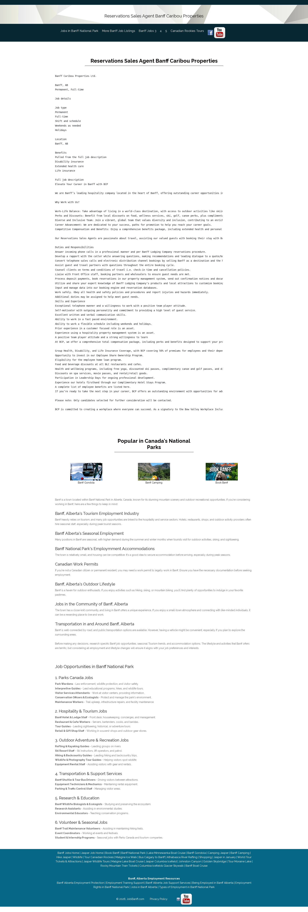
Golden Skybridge (214, 861)
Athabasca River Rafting (182, 857)
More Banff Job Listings (118, 31)
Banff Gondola (196, 853)
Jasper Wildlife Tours (96, 861)
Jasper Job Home (92, 853)
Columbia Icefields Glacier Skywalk (161, 865)
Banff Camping (239, 853)
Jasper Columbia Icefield (161, 861)
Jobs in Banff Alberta (144, 887)
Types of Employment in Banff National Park (187, 887)
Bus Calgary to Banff (152, 857)
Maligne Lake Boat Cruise (127, 861)
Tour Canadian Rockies (99, 857)
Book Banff (112, 853)
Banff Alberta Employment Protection (80, 882)
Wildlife (77, 857)
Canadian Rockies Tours (187, 31)
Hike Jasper (64, 857)
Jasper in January (225, 857)
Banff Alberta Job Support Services (168, 882)
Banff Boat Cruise (196, 865)
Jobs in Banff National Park (81, 31)
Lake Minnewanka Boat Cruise (166, 853)
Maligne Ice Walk (126, 857)
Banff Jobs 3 (147, 31)
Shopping (205, 857)
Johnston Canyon (190, 861)
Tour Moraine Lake (239, 861)
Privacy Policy (158, 899)
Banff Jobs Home (68, 853)
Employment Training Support (125, 882)
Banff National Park (133, 853)
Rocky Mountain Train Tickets (119, 865)
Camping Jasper (218, 853)
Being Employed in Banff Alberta (212, 882)
